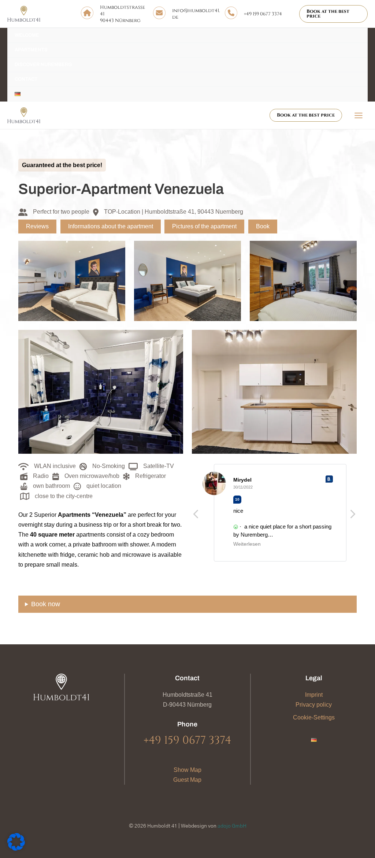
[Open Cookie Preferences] (16, 849)
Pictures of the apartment (204, 226)
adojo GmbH (232, 826)
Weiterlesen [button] (247, 544)
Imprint (314, 695)
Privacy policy (314, 705)
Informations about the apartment (110, 226)
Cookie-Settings (314, 717)
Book (263, 226)
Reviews (37, 226)
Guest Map (187, 780)
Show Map (187, 770)
